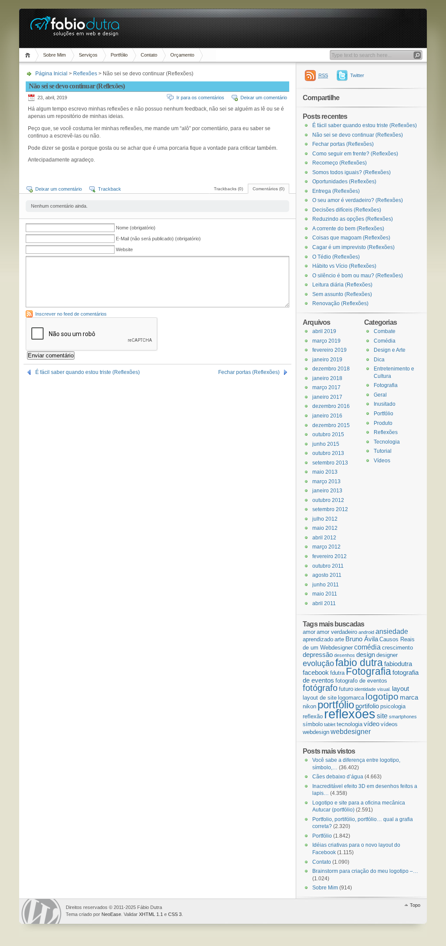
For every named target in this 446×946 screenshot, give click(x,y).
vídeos (389, 724)
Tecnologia (387, 442)
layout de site (320, 697)
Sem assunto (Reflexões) (342, 294)
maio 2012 (325, 528)
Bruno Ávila (361, 639)
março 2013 (326, 481)
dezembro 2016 (331, 406)
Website (124, 249)
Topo (415, 905)
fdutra (337, 673)
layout (400, 688)
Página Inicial (29, 55)
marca (409, 697)
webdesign (316, 732)
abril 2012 (324, 538)
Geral (380, 395)
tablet (329, 724)
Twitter (357, 75)
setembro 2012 (330, 509)
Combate (384, 331)
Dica (379, 360)
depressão (318, 654)
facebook (316, 672)
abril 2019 (324, 331)
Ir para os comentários (200, 97)
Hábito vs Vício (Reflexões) (344, 266)
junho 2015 (325, 444)
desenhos (344, 655)
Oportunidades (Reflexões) (344, 181)
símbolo (313, 724)
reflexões (349, 714)
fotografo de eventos (361, 680)
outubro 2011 (328, 566)
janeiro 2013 (327, 491)
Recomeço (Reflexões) (339, 163)
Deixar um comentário (263, 97)
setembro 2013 (330, 463)
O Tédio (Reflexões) (336, 257)
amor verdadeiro (337, 632)
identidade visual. (373, 689)
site (382, 716)
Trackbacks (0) (228, 188)
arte (339, 639)
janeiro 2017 (327, 397)
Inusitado (384, 404)
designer (387, 655)
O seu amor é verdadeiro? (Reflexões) (357, 200)
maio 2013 (325, 472)
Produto (383, 423)
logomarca (351, 697)
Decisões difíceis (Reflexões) (346, 210)
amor (309, 632)
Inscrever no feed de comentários (71, 313)
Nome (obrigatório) (135, 227)
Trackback (109, 189)
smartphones (403, 716)
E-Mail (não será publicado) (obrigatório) (158, 238)
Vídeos (382, 461)
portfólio (336, 704)
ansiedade (391, 631)
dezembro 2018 (331, 369)
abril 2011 (324, 603)
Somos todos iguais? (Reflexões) (351, 172)
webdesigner (351, 731)
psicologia (392, 706)
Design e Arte (389, 350)
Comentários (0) (268, 188)
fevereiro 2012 (329, 556)
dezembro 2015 (331, 425)
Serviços (88, 54)
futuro (346, 689)
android (366, 632)
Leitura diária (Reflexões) (342, 285)
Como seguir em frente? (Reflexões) (355, 154)
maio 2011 (324, 594)
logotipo (382, 696)
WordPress (41, 911)
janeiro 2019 (327, 360)
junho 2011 (325, 585)
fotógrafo (320, 688)
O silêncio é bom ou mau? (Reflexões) (357, 276)
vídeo (371, 723)
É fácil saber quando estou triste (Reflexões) (87, 372)
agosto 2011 (326, 575)
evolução (318, 663)
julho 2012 (325, 519)
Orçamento (182, 54)
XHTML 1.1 (151, 914)
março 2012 (326, 547)
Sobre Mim (54, 54)
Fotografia (386, 385)
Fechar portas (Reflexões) (249, 372)
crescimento (397, 647)
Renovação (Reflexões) (340, 303)
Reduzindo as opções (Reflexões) (352, 219)
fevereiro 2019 (329, 350)
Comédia (384, 341)
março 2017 (326, 387)
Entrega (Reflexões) (336, 191)
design (365, 654)
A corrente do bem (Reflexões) (348, 229)
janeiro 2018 (327, 378)
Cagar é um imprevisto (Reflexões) (353, 247)
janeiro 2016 (327, 416)
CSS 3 (175, 914)
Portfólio (119, 54)
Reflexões (85, 74)
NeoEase (111, 914)
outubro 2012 (328, 500)
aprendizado (318, 639)
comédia (367, 647)
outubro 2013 (328, 453)
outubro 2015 (328, 434)
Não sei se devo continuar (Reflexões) (357, 135)
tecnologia (349, 724)
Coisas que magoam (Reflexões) (351, 238)
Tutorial (383, 451)
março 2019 (326, 341)
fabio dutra (359, 662)
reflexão (313, 716)
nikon (309, 706)
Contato (149, 54)
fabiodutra (398, 663)
